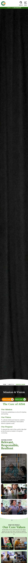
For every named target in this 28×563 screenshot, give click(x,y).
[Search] (21, 2)
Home (4, 384)
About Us (11, 384)
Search (21, 5)
